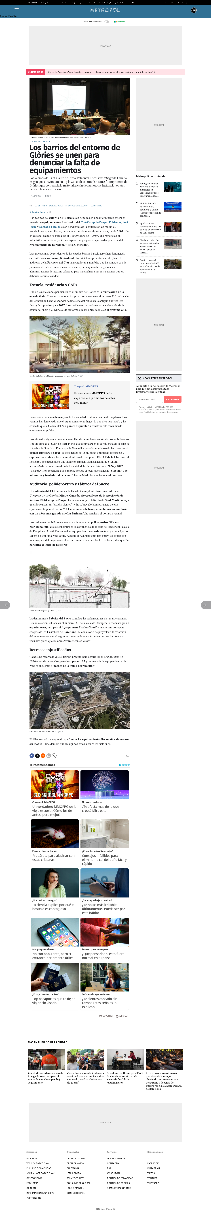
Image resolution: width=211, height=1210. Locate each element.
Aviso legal (113, 1173)
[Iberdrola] (119, 21)
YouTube (152, 1178)
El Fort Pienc (41, 206)
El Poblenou (96, 206)
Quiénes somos (116, 1158)
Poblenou (115, 222)
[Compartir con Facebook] (32, 755)
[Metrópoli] (105, 10)
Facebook (153, 1163)
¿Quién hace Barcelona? (40, 1173)
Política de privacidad (120, 1178)
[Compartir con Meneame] (43, 755)
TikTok (151, 1173)
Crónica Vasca (75, 1163)
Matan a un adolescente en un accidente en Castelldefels (153, 3)
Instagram (153, 1168)
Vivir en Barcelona (37, 1163)
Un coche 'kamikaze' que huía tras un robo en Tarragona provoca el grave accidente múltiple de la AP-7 (101, 72)
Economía (32, 1183)
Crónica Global (76, 1158)
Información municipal (40, 1192)
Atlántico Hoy (75, 1178)
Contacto (113, 1163)
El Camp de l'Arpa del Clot (77, 206)
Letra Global (74, 1173)
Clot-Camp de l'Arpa (94, 222)
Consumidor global (78, 1183)
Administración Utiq (119, 1187)
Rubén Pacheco (37, 212)
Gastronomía (34, 1178)
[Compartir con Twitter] (37, 756)
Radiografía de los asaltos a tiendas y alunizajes (58, 3)
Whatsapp (153, 1183)
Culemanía (73, 1168)
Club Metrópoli (76, 1192)
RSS (109, 1168)
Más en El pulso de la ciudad (47, 1042)
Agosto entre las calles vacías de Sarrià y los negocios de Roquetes (104, 3)
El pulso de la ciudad (40, 142)
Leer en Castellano (9, 16)
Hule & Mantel (75, 1187)
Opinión (31, 1187)
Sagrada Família (56, 206)
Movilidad (32, 1158)
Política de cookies (118, 1183)
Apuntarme (172, 399)
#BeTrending (33, 1197)
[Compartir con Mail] (48, 755)
